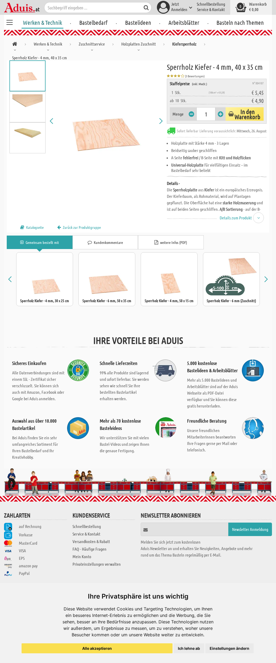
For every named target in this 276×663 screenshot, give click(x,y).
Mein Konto (82, 556)
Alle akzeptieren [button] (97, 648)
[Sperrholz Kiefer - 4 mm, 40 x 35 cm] (106, 121)
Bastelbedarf (93, 22)
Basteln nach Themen (240, 22)
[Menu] (9, 21)
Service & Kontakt (211, 9)
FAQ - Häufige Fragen (89, 548)
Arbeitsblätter (183, 22)
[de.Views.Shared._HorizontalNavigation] (15, 45)
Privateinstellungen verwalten (97, 564)
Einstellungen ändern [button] (229, 648)
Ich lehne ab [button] (189, 648)
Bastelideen (138, 22)
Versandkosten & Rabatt (91, 541)
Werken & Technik (42, 22)
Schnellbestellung (211, 3)
